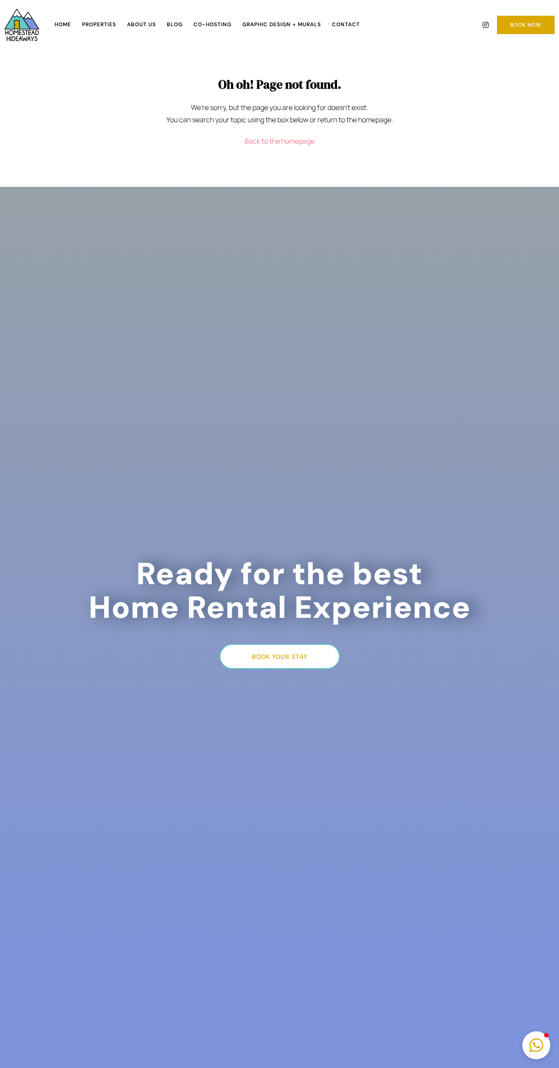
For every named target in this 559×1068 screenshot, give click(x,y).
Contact (346, 24)
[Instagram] (486, 25)
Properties (99, 24)
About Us (141, 24)
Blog (175, 24)
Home (63, 24)
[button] (536, 1045)
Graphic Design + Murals (281, 24)
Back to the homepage (279, 141)
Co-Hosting (212, 24)
